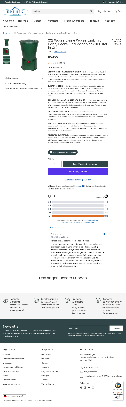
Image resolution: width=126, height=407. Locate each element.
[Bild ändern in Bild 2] (6, 51)
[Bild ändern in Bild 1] (6, 42)
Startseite (7, 33)
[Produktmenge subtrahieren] (50, 164)
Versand (79, 186)
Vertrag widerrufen (11, 384)
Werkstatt (46, 367)
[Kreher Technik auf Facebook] (81, 388)
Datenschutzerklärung (13, 367)
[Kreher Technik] (15, 11)
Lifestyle (45, 375)
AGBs (5, 375)
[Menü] (122, 382)
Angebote (46, 379)
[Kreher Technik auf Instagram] (85, 388)
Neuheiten (46, 354)
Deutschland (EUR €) (113, 2)
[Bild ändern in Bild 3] (6, 60)
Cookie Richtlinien (11, 371)
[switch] (117, 397)
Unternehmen (47, 384)
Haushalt (45, 358)
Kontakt (6, 354)
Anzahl (51, 159)
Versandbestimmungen (13, 358)
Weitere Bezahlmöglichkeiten (78, 179)
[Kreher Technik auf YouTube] (89, 388)
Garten (44, 363)
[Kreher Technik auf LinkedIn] (93, 388)
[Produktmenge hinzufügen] (59, 164)
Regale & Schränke (49, 371)
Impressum (8, 363)
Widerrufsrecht (9, 379)
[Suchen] (91, 11)
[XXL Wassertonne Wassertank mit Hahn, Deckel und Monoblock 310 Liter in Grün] (29, 55)
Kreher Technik (60, 51)
